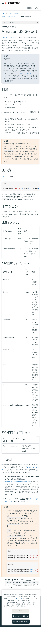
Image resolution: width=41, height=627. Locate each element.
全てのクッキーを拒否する (20, 616)
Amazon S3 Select (8, 38)
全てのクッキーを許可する (21, 621)
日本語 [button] (29, 8)
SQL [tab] (11, 177)
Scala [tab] (5, 177)
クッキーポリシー (18, 598)
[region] (21, 607)
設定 (20, 610)
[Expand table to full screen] (37, 228)
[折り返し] (33, 188)
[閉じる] (37, 592)
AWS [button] (37, 8)
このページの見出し (9, 22)
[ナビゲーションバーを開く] (3, 2)
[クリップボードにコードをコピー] (37, 188)
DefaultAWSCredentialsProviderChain (18, 482)
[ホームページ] (3, 13)
